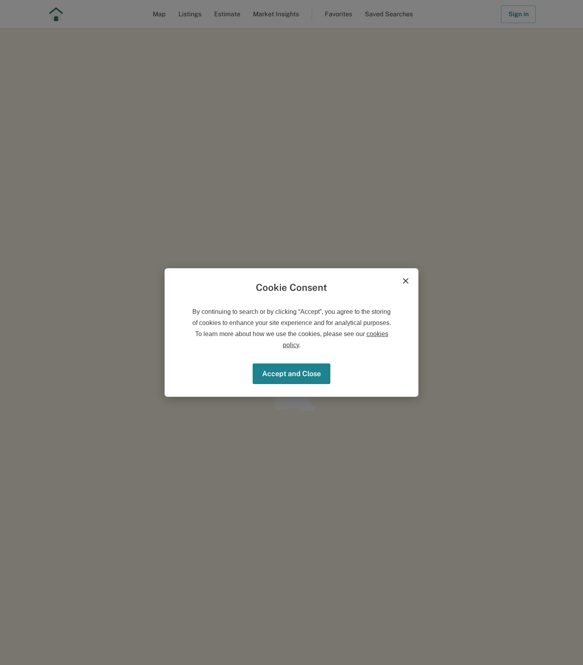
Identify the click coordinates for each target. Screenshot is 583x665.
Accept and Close (291, 373)
